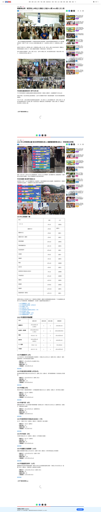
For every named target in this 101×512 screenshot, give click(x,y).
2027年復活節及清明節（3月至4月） (27, 305)
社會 (23, 6)
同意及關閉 (80, 509)
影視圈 (77, 24)
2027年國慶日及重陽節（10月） (26, 313)
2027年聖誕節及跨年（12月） (26, 314)
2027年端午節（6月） (24, 308)
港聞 (20, 6)
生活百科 (77, 18)
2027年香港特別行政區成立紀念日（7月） (29, 309)
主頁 (18, 6)
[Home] (8, 1)
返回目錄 (19, 368)
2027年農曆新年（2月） (25, 303)
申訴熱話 (77, 206)
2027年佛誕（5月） (24, 306)
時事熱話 (77, 48)
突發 (76, 36)
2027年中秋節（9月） (24, 311)
